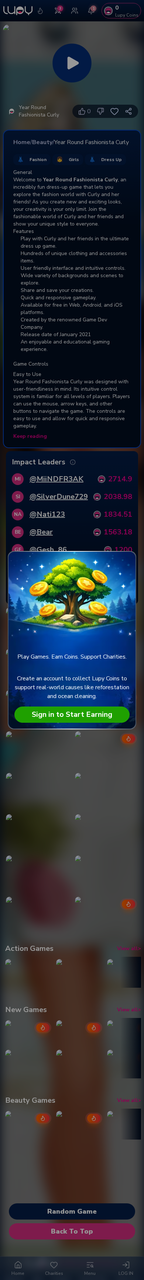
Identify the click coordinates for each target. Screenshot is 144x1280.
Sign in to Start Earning (72, 714)
